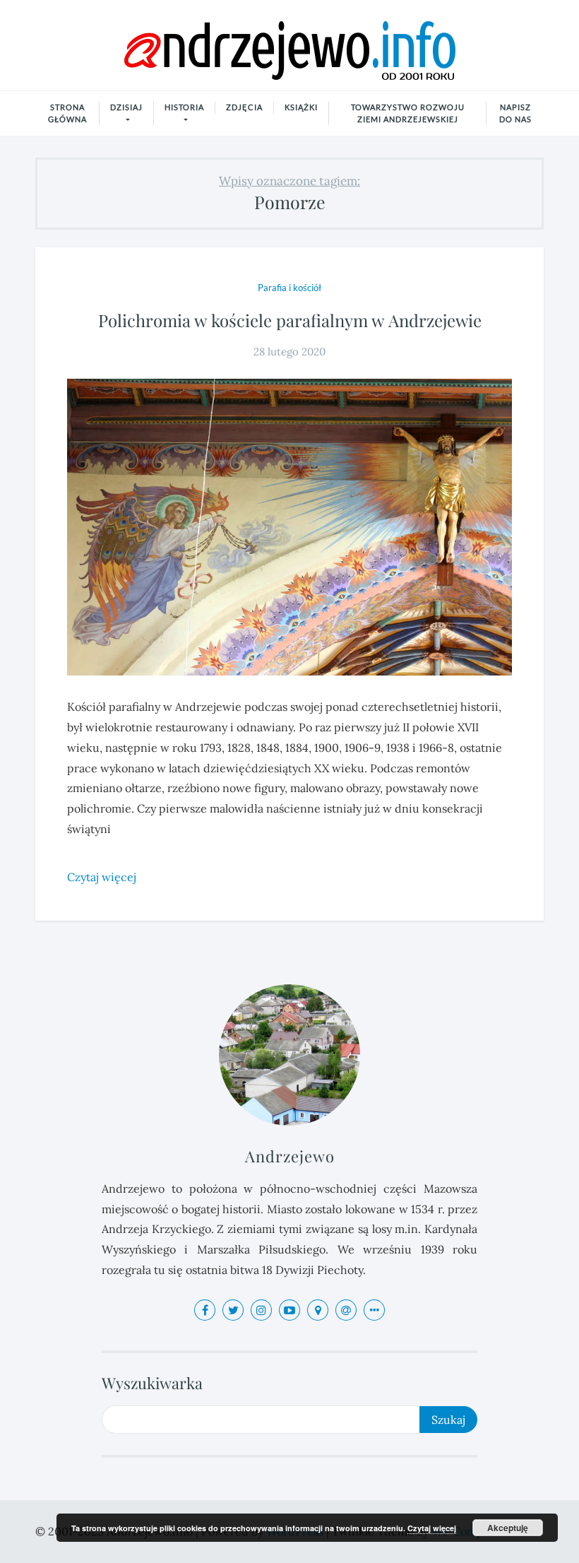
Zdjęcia (244, 107)
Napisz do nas (515, 113)
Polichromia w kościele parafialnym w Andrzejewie (290, 320)
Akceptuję (507, 1527)
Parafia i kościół (289, 287)
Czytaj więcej (431, 1528)
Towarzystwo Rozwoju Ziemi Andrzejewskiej (408, 113)
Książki (301, 107)
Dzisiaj (126, 107)
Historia (184, 107)
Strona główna (67, 113)
